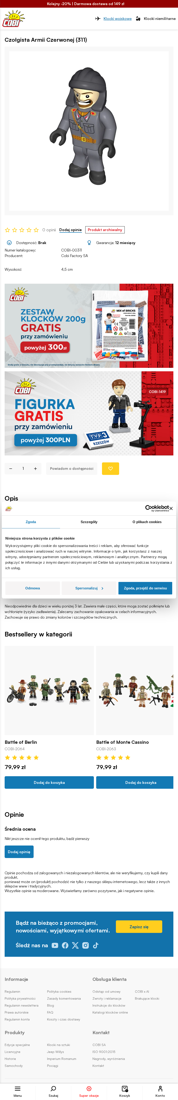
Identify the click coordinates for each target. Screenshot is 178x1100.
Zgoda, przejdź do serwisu (145, 588)
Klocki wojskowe (118, 18)
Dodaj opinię (19, 851)
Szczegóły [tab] (89, 522)
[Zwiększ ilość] (37, 468)
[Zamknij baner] (171, 508)
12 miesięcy (125, 242)
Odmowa (32, 588)
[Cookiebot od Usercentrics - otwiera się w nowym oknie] (148, 508)
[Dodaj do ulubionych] (110, 468)
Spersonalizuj (86, 588)
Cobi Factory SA (74, 255)
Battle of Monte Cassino (122, 742)
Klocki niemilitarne (160, 18)
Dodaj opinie (70, 230)
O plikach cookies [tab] (147, 522)
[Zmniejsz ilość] (9, 468)
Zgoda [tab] (31, 522)
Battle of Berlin (21, 742)
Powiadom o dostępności (71, 468)
